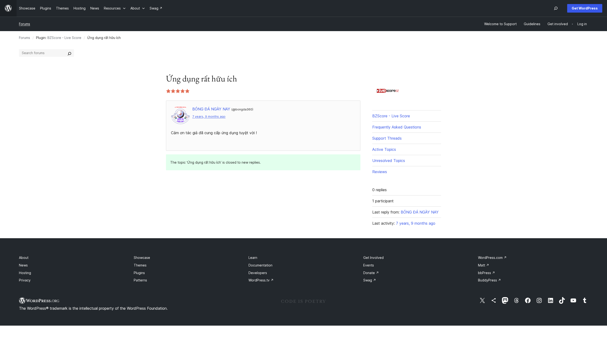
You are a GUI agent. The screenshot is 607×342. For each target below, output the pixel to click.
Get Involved (373, 258)
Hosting (25, 273)
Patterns (140, 280)
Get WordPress (585, 8)
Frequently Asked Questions (396, 127)
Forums (24, 24)
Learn (252, 258)
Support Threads (387, 138)
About (23, 258)
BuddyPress (489, 280)
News (23, 265)
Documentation (260, 265)
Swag (369, 280)
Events (368, 265)
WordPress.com (492, 258)
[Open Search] (555, 8)
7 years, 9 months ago (208, 116)
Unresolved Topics (388, 160)
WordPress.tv (261, 280)
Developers (257, 273)
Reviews (379, 171)
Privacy (25, 280)
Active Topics (384, 149)
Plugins (139, 273)
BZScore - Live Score (64, 38)
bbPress (486, 273)
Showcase (142, 258)
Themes (140, 265)
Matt (483, 265)
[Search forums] (69, 53)
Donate (371, 273)
